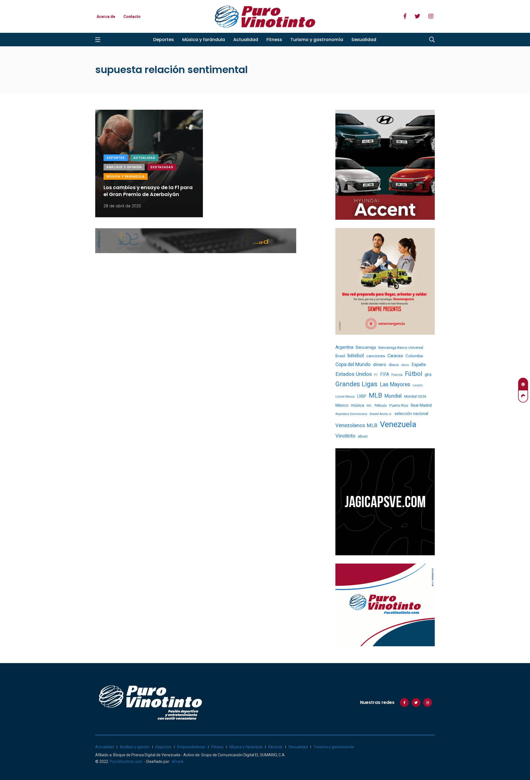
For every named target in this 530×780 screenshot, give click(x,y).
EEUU (405, 365)
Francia (396, 375)
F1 (376, 375)
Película (381, 405)
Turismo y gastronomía (316, 39)
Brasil (340, 356)
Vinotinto (345, 436)
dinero (379, 364)
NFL (369, 406)
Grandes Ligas (356, 384)
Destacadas (161, 167)
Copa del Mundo (352, 364)
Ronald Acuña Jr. (381, 414)
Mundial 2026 (415, 396)
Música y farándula (203, 39)
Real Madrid (421, 405)
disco (394, 364)
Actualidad (245, 39)
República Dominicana (351, 414)
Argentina (344, 347)
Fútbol (413, 373)
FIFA (384, 374)
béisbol (356, 356)
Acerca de (106, 16)
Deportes (163, 39)
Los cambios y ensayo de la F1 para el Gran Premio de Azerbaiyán (148, 191)
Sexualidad (363, 39)
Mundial (393, 396)
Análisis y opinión (124, 167)
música (357, 405)
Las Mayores (395, 384)
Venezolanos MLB (356, 425)
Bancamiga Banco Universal (400, 347)
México (341, 405)
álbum (363, 436)
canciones (375, 356)
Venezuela (398, 424)
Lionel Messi (345, 396)
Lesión (418, 385)
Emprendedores (191, 747)
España (419, 364)
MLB (375, 395)
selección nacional (411, 413)
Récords (275, 747)
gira (428, 374)
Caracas (395, 355)
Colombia (414, 355)
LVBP (361, 396)
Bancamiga (366, 347)
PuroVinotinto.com (126, 761)
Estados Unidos (353, 374)
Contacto (132, 16)
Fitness (274, 39)
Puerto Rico (398, 405)
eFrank (178, 761)
